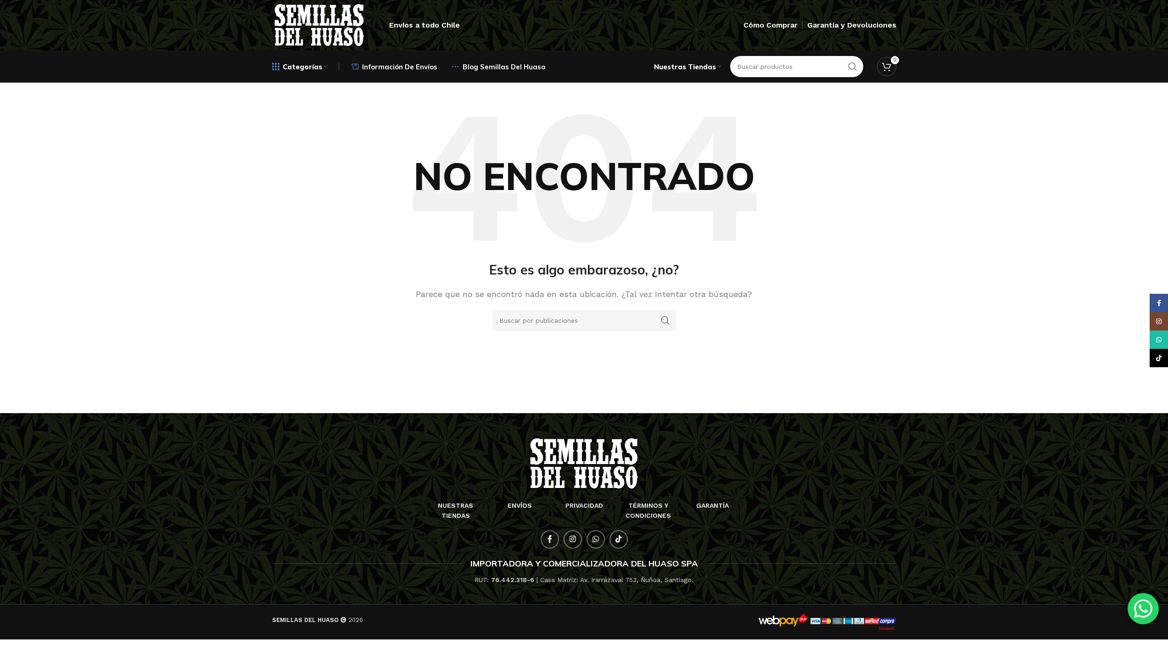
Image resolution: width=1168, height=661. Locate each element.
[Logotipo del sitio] (319, 24)
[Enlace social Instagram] (573, 539)
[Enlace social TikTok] (618, 539)
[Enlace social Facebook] (550, 539)
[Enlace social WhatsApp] (596, 539)
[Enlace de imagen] (584, 463)
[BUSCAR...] (665, 320)
